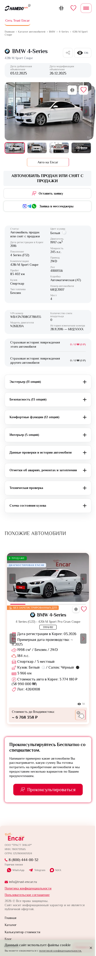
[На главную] (16, 8)
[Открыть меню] (86, 8)
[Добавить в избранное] (83, 90)
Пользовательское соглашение (27, 895)
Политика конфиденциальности (28, 888)
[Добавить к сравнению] (72, 90)
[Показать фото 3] (59, 148)
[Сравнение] (61, 8)
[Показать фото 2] (37, 148)
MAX (58, 870)
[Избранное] (73, 8)
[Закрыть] (91, 948)
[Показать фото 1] (15, 148)
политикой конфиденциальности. (60, 950)
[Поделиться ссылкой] (68, 53)
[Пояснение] (29, 5)
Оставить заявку (51, 193)
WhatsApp (18, 870)
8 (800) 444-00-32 (23, 860)
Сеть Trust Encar (17, 20)
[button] (10, 111)
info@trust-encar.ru (23, 882)
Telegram (39, 870)
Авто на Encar (48, 162)
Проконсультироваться (51, 789)
